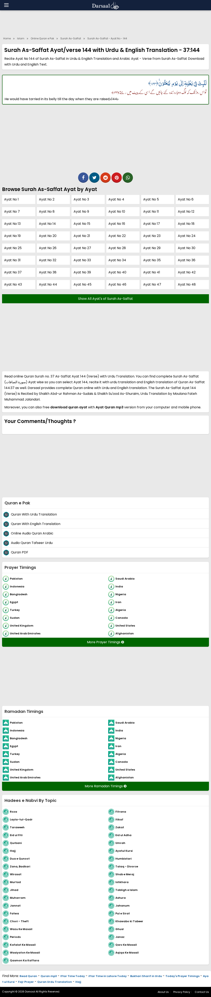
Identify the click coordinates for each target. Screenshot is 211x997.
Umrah (120, 843)
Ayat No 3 (81, 199)
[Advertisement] (105, 22)
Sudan (15, 618)
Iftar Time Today (72, 976)
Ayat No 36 (186, 260)
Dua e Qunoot (20, 858)
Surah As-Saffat (70, 38)
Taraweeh (17, 827)
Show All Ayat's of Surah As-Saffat (105, 298)
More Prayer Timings (104, 642)
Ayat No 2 (46, 199)
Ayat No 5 (151, 199)
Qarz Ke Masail (126, 945)
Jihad (14, 890)
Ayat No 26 (47, 248)
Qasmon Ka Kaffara (24, 960)
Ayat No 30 (186, 248)
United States (125, 625)
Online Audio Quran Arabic (32, 533)
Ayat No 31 (12, 260)
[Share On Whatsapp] (128, 177)
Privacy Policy (181, 992)
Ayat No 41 (151, 272)
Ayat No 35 (152, 260)
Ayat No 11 (151, 211)
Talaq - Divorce (126, 866)
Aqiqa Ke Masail (127, 952)
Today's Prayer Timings (182, 976)
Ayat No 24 (187, 235)
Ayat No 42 (187, 272)
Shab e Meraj (124, 874)
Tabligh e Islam (126, 890)
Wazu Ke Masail (21, 929)
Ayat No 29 (152, 248)
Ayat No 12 (186, 211)
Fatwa (14, 913)
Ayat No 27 (82, 248)
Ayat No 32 (47, 260)
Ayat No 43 (13, 284)
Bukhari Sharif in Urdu (146, 976)
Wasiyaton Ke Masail (25, 952)
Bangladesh (18, 594)
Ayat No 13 (12, 223)
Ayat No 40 (117, 272)
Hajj (13, 851)
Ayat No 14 (47, 223)
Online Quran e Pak (42, 38)
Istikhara (122, 882)
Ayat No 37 (13, 272)
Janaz (119, 937)
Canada (121, 618)
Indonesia (17, 586)
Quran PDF (19, 552)
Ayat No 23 (152, 235)
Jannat (15, 905)
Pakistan (16, 578)
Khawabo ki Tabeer (129, 921)
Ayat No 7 (12, 211)
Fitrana (120, 811)
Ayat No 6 (185, 199)
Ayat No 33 (82, 260)
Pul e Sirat (122, 913)
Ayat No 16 (116, 223)
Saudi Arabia (125, 578)
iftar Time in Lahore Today (107, 976)
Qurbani (16, 843)
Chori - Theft (19, 921)
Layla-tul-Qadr (21, 819)
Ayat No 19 (12, 235)
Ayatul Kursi (124, 851)
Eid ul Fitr (16, 835)
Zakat (119, 827)
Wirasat (15, 874)
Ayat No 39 (82, 272)
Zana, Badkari (20, 866)
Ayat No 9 (81, 211)
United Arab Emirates (25, 633)
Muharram (18, 898)
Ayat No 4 (116, 199)
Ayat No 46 (117, 284)
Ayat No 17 (151, 223)
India (119, 586)
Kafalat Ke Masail (23, 945)
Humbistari (123, 858)
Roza (13, 811)
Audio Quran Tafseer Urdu (32, 542)
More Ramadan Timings (104, 786)
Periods (15, 937)
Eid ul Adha (123, 835)
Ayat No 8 (47, 211)
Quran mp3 (49, 976)
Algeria (120, 610)
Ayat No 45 (82, 284)
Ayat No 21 (82, 235)
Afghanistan (124, 633)
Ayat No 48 (187, 284)
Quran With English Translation (35, 523)
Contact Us (202, 992)
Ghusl (119, 929)
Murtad (15, 882)
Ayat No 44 (48, 284)
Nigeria (120, 594)
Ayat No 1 (11, 199)
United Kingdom (21, 625)
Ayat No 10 (116, 211)
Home (7, 38)
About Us (163, 992)
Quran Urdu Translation (54, 982)
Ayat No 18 (186, 223)
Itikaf (119, 819)
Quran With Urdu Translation (34, 514)
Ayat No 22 (117, 235)
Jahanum (122, 905)
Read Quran (28, 976)
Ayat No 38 (47, 272)
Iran (118, 602)
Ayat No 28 (117, 248)
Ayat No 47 (152, 284)
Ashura (120, 898)
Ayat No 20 (47, 235)
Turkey (15, 610)
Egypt (14, 602)
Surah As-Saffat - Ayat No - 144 (107, 38)
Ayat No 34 (117, 260)
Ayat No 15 (82, 223)
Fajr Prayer (26, 982)
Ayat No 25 (13, 248)
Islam (20, 38)
